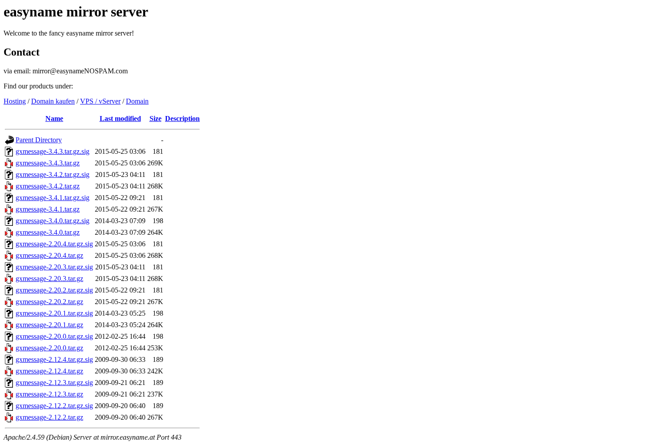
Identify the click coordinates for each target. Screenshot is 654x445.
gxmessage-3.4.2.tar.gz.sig (52, 174)
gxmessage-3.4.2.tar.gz (48, 186)
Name (54, 118)
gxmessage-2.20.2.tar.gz (49, 301)
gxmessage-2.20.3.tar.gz (49, 278)
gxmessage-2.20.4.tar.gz (49, 255)
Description (182, 118)
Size (155, 118)
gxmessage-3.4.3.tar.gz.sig (52, 151)
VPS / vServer (100, 101)
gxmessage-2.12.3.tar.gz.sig (54, 382)
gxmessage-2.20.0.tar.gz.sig (54, 336)
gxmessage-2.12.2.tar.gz (49, 417)
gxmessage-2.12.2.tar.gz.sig (54, 405)
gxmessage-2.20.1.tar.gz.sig (54, 313)
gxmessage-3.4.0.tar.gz (48, 232)
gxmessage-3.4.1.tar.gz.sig (52, 197)
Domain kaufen (53, 101)
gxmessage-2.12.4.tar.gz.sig (54, 359)
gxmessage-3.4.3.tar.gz (48, 163)
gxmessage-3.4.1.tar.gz (48, 209)
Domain (137, 101)
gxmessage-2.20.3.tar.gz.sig (54, 267)
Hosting (15, 101)
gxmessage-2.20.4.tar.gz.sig (54, 244)
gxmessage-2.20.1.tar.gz (49, 325)
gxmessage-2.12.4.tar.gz (49, 371)
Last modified (120, 118)
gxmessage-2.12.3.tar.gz (49, 394)
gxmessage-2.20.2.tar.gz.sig (54, 290)
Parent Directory (39, 140)
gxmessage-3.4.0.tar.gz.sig (52, 221)
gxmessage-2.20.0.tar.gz (49, 348)
